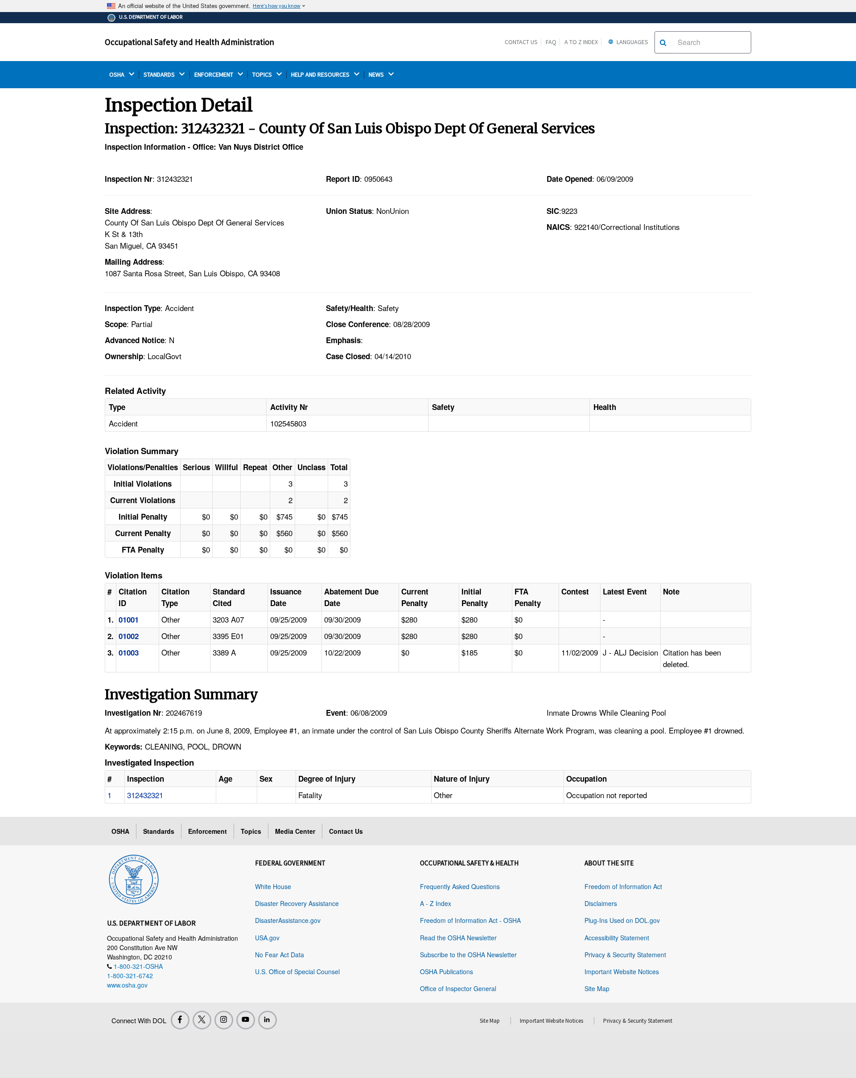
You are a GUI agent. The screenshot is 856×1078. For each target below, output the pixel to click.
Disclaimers (600, 903)
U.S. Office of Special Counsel (297, 971)
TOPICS (262, 74)
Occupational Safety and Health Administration (189, 42)
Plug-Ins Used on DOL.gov (622, 920)
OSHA (117, 74)
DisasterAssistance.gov (288, 920)
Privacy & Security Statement (625, 954)
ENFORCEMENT (214, 74)
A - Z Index (435, 903)
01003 (129, 652)
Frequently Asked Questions (460, 886)
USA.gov (267, 937)
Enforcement (207, 831)
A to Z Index (581, 42)
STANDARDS (160, 74)
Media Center (295, 831)
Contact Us (521, 42)
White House (273, 886)
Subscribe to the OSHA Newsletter (468, 954)
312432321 (145, 794)
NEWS (377, 74)
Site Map (596, 988)
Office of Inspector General (458, 988)
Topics (251, 831)
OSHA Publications (446, 971)
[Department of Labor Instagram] (223, 1020)
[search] (663, 42)
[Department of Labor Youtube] (245, 1020)
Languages (631, 42)
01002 (129, 636)
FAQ (551, 42)
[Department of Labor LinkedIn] (267, 1020)
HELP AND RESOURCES (321, 74)
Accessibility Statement (616, 937)
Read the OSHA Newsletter (458, 937)
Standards (158, 831)
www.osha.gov (127, 984)
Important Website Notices (621, 971)
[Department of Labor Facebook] (180, 1020)
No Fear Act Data (279, 954)
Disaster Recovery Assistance (297, 903)
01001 (129, 619)
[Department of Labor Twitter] (202, 1020)
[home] (133, 877)
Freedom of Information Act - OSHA (470, 920)
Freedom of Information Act (623, 886)
